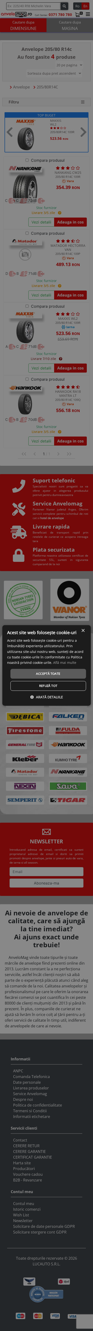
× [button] (83, 630)
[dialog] (46, 665)
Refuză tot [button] (48, 686)
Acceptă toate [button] (48, 673)
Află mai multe (64, 662)
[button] (46, 697)
